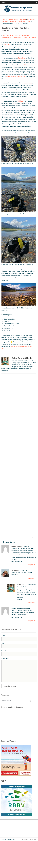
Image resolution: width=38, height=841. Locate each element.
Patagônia (13, 21)
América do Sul (13, 19)
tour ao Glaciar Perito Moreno (16, 76)
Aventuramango (27, 83)
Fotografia (4, 21)
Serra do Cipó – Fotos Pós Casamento (16, 35)
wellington (15, 570)
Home (3, 19)
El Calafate (25, 65)
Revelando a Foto (24, 21)
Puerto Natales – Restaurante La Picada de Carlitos (18, 37)
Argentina (22, 19)
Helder (29, 358)
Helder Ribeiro (22, 585)
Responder (31, 565)
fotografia (7, 44)
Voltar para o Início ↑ (29, 839)
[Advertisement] (18, 456)
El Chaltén (30, 19)
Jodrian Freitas (17, 546)
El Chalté (21, 101)
